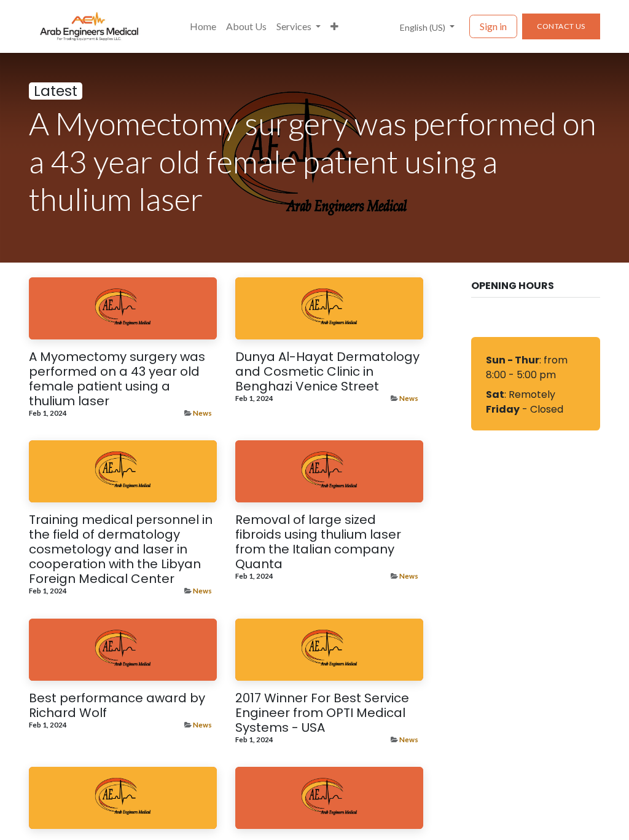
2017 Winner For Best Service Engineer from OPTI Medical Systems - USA (322, 713)
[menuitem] (203, 26)
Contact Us (561, 26)
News (202, 413)
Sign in (493, 26)
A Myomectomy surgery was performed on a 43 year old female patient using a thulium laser (117, 378)
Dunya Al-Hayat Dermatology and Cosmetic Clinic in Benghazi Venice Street (327, 371)
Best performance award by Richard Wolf (117, 705)
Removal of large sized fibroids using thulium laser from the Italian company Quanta (318, 541)
